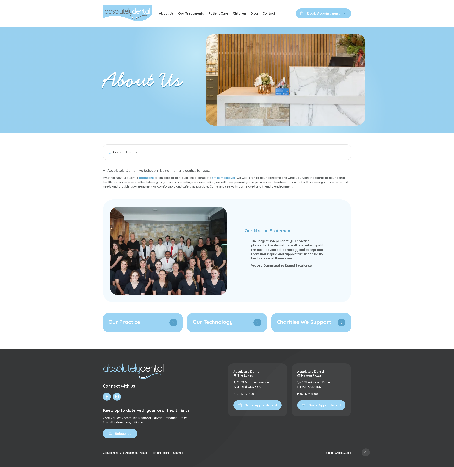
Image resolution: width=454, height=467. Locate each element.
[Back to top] (366, 452)
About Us (166, 13)
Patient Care (218, 13)
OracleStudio (343, 452)
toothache (146, 178)
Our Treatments (191, 13)
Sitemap (178, 452)
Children (239, 13)
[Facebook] (107, 397)
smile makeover (223, 178)
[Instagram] (117, 397)
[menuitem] (166, 13)
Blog (254, 13)
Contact (268, 13)
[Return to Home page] (127, 13)
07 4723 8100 (245, 394)
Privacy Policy (160, 452)
